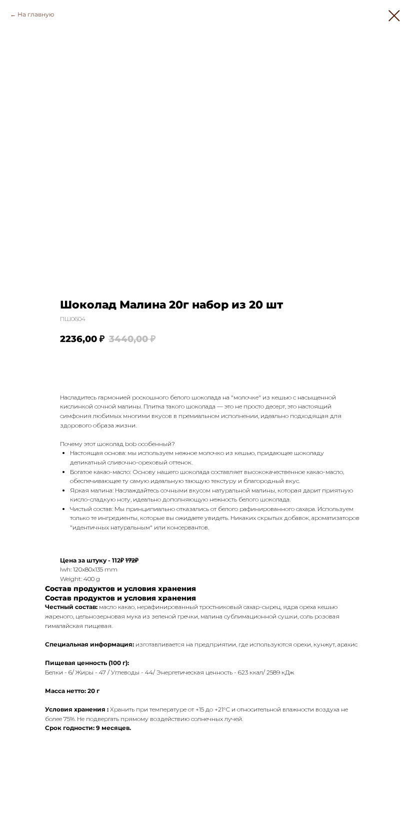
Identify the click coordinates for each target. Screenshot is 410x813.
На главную (36, 14)
